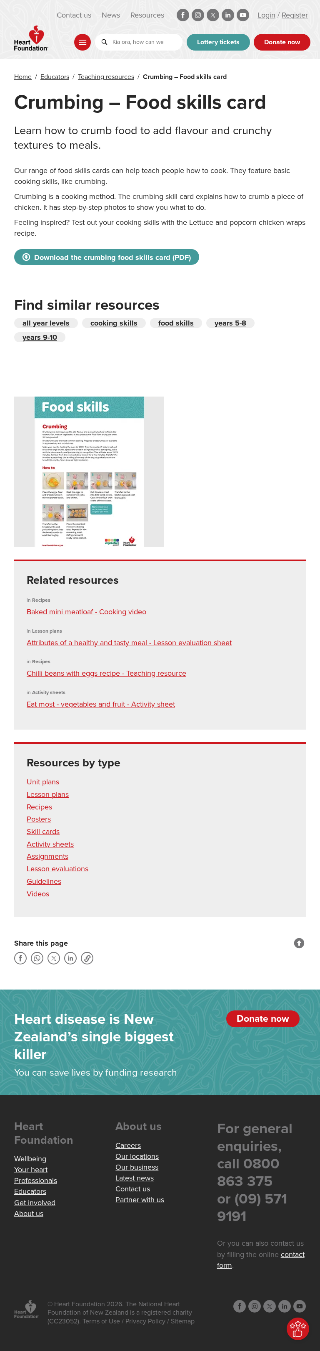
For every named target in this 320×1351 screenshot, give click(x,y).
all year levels (46, 323)
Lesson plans (48, 794)
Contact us (74, 15)
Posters (39, 819)
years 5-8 (230, 323)
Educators (54, 77)
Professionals (35, 1180)
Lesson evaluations (57, 868)
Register (295, 15)
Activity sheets (50, 844)
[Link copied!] (87, 958)
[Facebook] (20, 958)
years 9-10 (39, 337)
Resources (147, 15)
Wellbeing (30, 1158)
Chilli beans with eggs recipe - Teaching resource (106, 673)
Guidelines (44, 881)
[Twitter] (54, 958)
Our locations (137, 1156)
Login (266, 15)
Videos (38, 893)
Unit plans (43, 781)
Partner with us (139, 1199)
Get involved (34, 1202)
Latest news (134, 1178)
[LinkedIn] (70, 958)
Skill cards (43, 831)
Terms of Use (101, 1321)
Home (23, 77)
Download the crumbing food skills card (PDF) (111, 257)
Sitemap (183, 1321)
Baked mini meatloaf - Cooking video (86, 611)
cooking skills (114, 323)
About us (28, 1213)
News (111, 15)
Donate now (282, 42)
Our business (136, 1167)
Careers (128, 1145)
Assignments (47, 856)
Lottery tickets (218, 42)
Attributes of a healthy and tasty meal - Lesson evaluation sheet (129, 642)
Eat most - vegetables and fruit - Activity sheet (101, 704)
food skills (176, 323)
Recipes (39, 807)
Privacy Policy (145, 1321)
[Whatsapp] (37, 958)
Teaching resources (106, 77)
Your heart (31, 1169)
